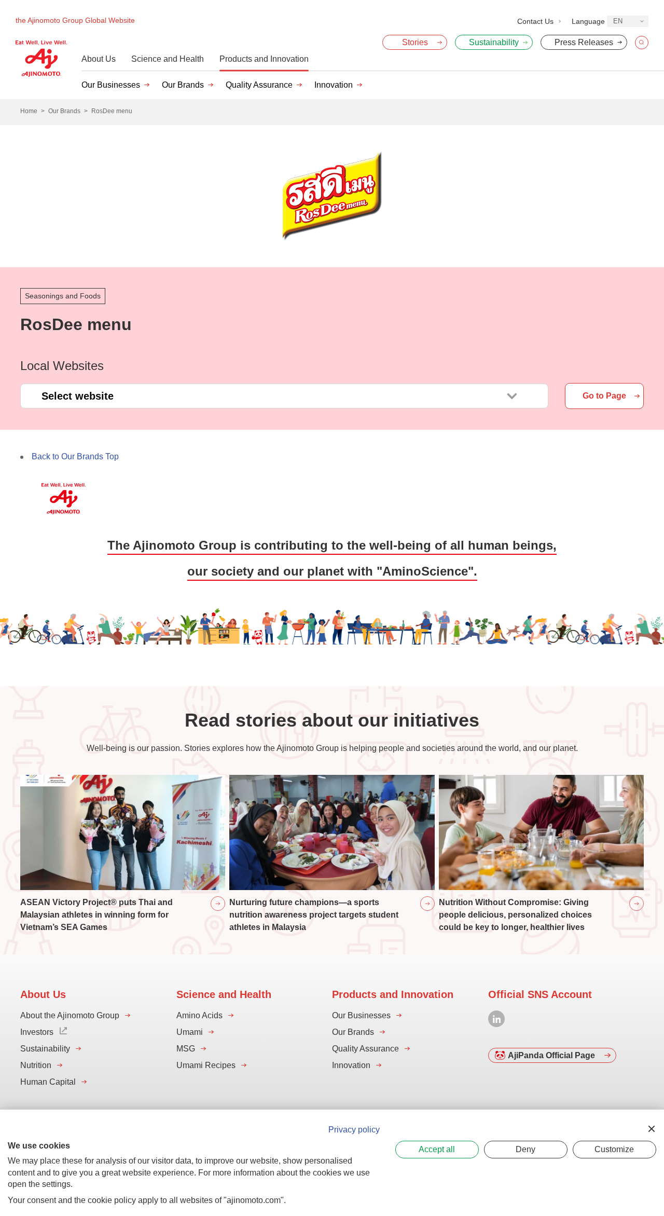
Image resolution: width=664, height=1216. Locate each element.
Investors (36, 1032)
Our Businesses (110, 84)
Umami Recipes (206, 1065)
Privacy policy (354, 1129)
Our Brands (183, 84)
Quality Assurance (259, 84)
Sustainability (45, 1048)
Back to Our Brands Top (75, 456)
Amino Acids (199, 1015)
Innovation (333, 84)
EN (617, 21)
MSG (185, 1048)
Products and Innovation (264, 58)
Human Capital (48, 1081)
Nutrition (35, 1065)
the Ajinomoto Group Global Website (75, 20)
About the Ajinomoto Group (69, 1015)
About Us (98, 58)
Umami (189, 1032)
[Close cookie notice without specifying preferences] (651, 1128)
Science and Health (167, 58)
